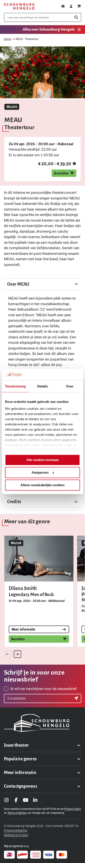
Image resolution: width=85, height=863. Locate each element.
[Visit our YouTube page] (25, 800)
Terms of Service (17, 812)
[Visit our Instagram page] (6, 800)
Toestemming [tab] (15, 386)
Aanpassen (40, 472)
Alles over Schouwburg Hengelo (49, 29)
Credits (14, 501)
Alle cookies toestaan (42, 460)
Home (7, 39)
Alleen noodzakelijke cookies (42, 485)
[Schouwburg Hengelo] (19, 6)
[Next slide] (17, 654)
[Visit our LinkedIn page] (35, 800)
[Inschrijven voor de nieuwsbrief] (76, 698)
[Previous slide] (8, 654)
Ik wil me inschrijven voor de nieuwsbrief (43, 689)
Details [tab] (42, 386)
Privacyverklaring (15, 830)
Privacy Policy (72, 808)
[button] (74, 164)
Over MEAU (18, 284)
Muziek (12, 107)
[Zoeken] (76, 17)
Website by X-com (16, 835)
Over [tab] (69, 386)
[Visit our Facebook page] (16, 800)
